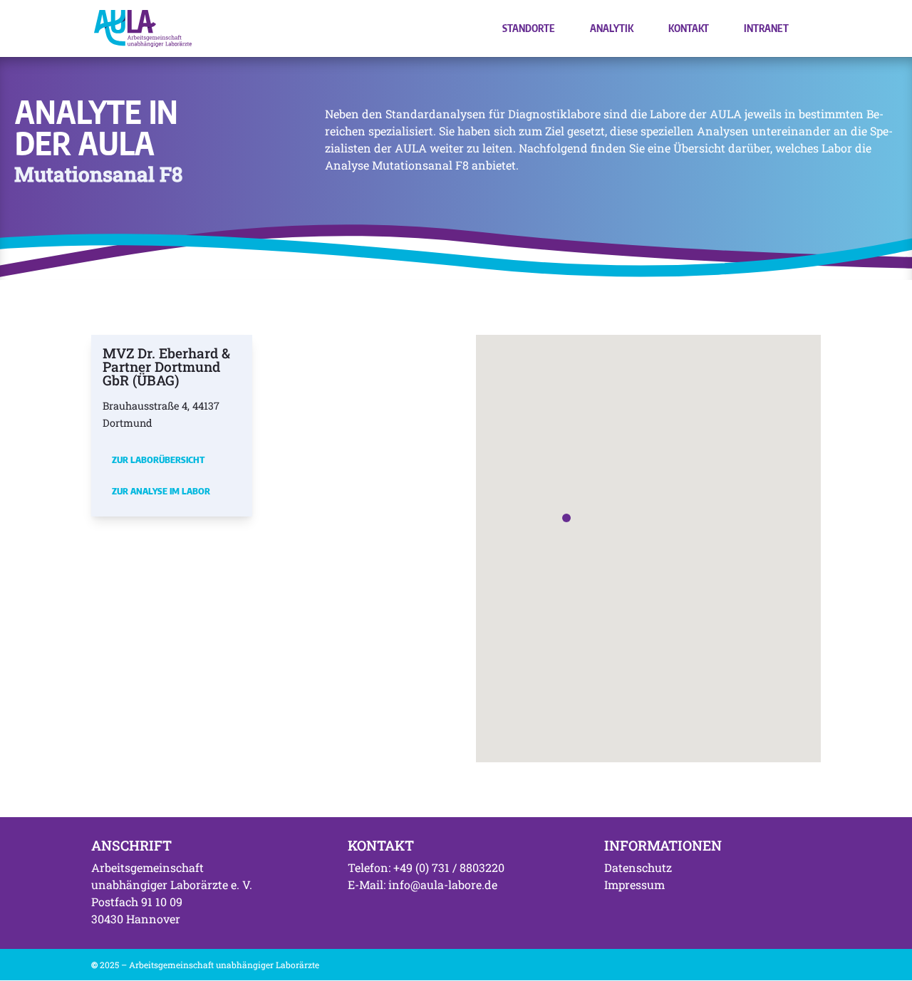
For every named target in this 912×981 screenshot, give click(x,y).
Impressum (634, 884)
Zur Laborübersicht (158, 459)
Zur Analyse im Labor (161, 491)
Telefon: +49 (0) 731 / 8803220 (426, 867)
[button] (566, 518)
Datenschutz (638, 867)
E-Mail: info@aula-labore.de (422, 884)
